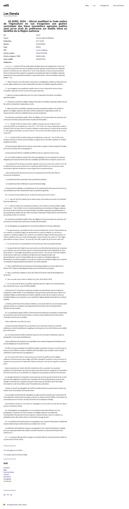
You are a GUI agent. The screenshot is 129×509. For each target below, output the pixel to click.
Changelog (7, 479)
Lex (94, 5)
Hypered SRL (13, 505)
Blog (86, 5)
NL (11, 495)
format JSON (18, 450)
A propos (7, 468)
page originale (12, 455)
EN (4, 495)
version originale (41, 50)
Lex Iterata (7, 481)
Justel (38, 35)
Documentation (118, 5)
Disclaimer (7, 477)
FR (8, 495)
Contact (6, 474)
